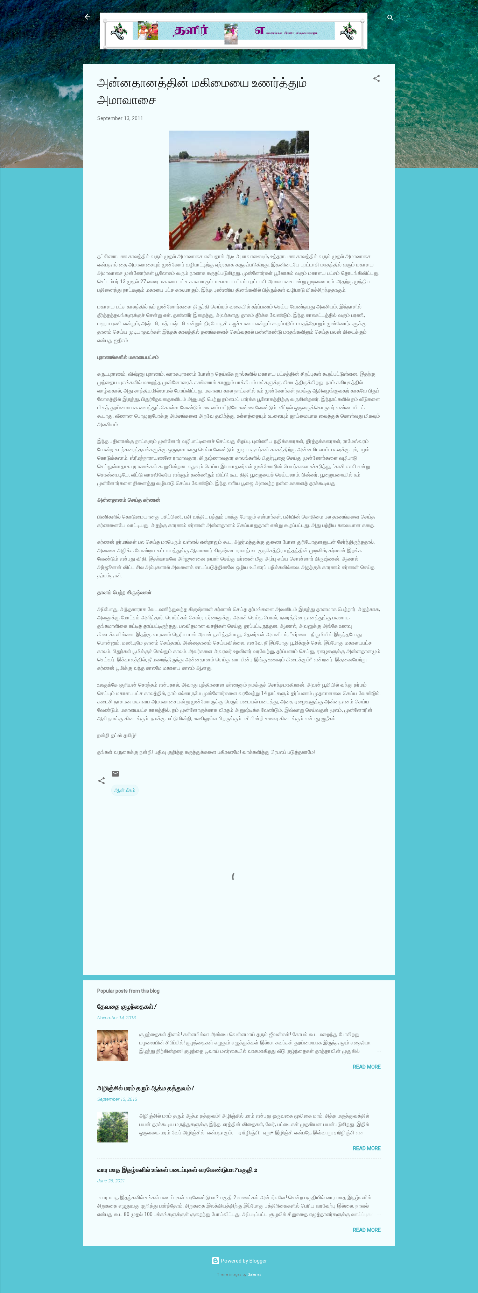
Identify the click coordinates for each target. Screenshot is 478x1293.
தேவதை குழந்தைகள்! (126, 1006)
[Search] (390, 19)
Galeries (254, 1274)
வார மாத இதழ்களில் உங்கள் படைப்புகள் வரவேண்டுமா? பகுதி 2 (177, 1170)
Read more (367, 1067)
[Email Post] (115, 776)
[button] (376, 79)
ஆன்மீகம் (124, 790)
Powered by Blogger (243, 1261)
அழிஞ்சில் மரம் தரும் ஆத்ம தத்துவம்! (145, 1088)
